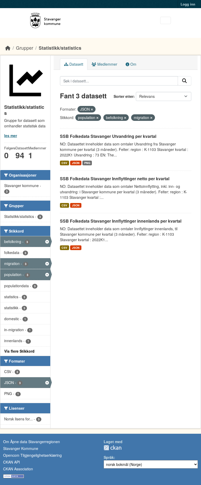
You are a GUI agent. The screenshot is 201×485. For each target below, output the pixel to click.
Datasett (75, 64)
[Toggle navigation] (165, 20)
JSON (76, 163)
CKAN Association (18, 468)
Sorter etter (123, 96)
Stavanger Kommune (20, 448)
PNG (87, 163)
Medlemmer (106, 64)
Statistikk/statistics (60, 47)
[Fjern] (92, 109)
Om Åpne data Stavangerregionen (31, 441)
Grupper (24, 47)
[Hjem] (7, 47)
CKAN (112, 447)
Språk (109, 457)
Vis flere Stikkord (19, 351)
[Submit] (184, 81)
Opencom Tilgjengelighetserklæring (32, 455)
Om (132, 64)
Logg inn (188, 4)
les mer (10, 135)
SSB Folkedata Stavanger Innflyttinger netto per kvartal (114, 179)
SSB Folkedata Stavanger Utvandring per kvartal (108, 136)
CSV (64, 163)
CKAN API (11, 462)
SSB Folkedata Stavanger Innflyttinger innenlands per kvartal (120, 221)
